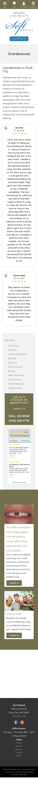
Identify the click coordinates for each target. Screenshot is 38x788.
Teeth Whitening (16, 375)
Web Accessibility (16, 772)
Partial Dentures (16, 383)
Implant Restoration (18, 354)
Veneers (12, 350)
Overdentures (14, 379)
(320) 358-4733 (19, 16)
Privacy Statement (23, 769)
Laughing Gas (15, 388)
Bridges (11, 371)
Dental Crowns (15, 367)
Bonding (12, 358)
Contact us (14, 583)
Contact (19, 752)
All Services (13, 345)
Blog (19, 755)
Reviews (19, 749)
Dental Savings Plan (19, 39)
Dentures (12, 362)
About (19, 746)
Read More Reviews (19, 482)
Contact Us (19, 409)
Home (19, 743)
